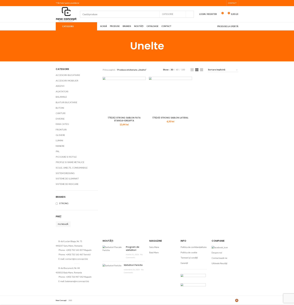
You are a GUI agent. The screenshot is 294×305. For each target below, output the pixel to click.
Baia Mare (154, 252)
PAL (58, 151)
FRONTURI (61, 129)
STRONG (63, 203)
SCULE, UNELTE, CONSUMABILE (72, 167)
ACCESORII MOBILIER (67, 80)
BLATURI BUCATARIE (66, 102)
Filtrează (63, 224)
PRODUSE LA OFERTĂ (227, 26)
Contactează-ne (219, 258)
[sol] (193, 286)
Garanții (184, 263)
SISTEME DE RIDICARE (67, 184)
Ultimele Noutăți (219, 263)
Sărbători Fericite (133, 265)
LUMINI (59, 140)
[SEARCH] (190, 14)
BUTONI (60, 108)
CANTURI (61, 113)
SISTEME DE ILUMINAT (67, 178)
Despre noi (217, 252)
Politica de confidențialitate (194, 247)
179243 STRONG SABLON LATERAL (170, 117)
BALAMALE (61, 96)
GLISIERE (60, 135)
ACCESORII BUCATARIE (68, 75)
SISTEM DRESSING (65, 173)
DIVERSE (60, 118)
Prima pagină (109, 69)
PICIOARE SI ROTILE (66, 156)
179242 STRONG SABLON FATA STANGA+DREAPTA (124, 119)
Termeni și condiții (189, 257)
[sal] (193, 276)
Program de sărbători (132, 248)
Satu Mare (154, 247)
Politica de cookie (189, 252)
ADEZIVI (60, 86)
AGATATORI (62, 91)
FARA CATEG (62, 124)
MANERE (60, 146)
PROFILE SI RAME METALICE (70, 162)
